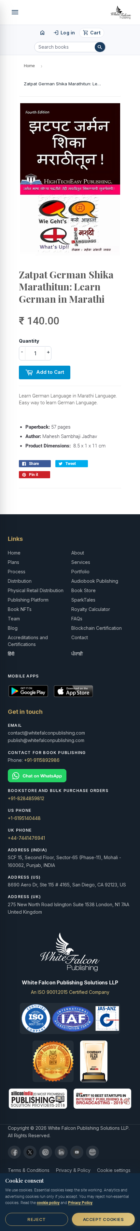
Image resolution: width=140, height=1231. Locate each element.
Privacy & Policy (73, 1170)
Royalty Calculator (90, 609)
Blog (13, 628)
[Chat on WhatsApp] (70, 775)
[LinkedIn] (61, 1152)
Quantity (29, 341)
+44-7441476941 (26, 838)
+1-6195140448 (24, 818)
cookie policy (48, 1203)
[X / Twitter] (29, 1152)
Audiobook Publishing (94, 581)
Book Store (83, 590)
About (77, 552)
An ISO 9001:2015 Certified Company (70, 992)
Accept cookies (103, 1219)
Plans (13, 562)
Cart (92, 32)
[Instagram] (45, 1152)
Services (80, 562)
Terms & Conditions (28, 1170)
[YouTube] (76, 1152)
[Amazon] (92, 1152)
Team (14, 618)
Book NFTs (20, 609)
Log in (64, 32)
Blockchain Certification (96, 628)
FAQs (76, 618)
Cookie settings (114, 1170)
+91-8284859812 (26, 798)
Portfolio (80, 571)
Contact (79, 637)
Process (16, 571)
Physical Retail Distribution (35, 590)
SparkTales (83, 600)
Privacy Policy (80, 1203)
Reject (36, 1219)
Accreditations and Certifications (28, 641)
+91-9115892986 (42, 760)
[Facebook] (14, 1152)
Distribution (20, 581)
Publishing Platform (28, 600)
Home (29, 65)
